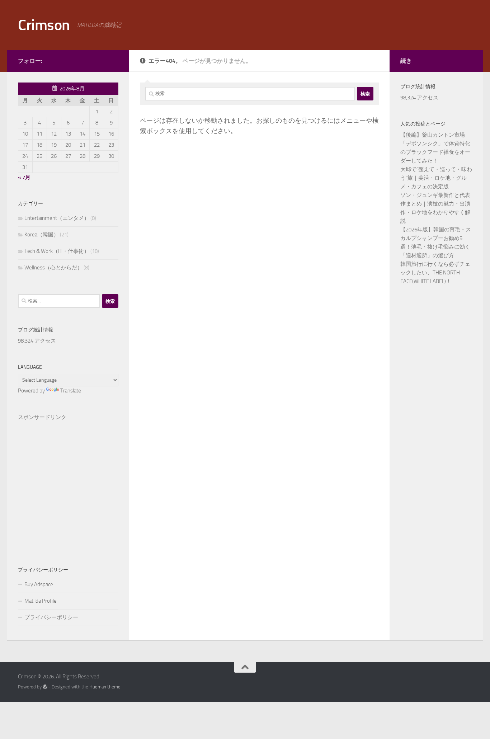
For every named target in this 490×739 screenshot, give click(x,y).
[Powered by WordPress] (45, 686)
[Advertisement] (68, 482)
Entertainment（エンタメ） (56, 218)
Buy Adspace (38, 584)
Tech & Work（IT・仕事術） (56, 251)
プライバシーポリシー (51, 617)
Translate (70, 390)
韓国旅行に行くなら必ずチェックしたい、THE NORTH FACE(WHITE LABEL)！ (435, 272)
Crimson (44, 25)
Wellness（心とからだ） (53, 267)
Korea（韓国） (41, 234)
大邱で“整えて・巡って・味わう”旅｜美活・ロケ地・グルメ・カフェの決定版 (436, 178)
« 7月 (24, 177)
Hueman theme (105, 686)
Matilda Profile (40, 601)
